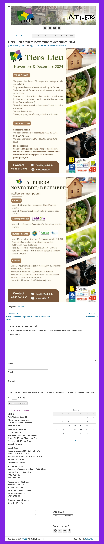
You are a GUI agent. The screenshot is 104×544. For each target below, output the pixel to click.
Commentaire (14, 334)
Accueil (14, 36)
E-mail (11, 372)
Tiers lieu (26, 36)
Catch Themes (90, 539)
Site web (11, 381)
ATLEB (24, 539)
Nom (10, 363)
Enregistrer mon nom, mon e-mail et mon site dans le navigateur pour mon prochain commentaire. (51, 392)
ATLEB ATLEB (39, 46)
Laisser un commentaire (56, 46)
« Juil (74, 440)
